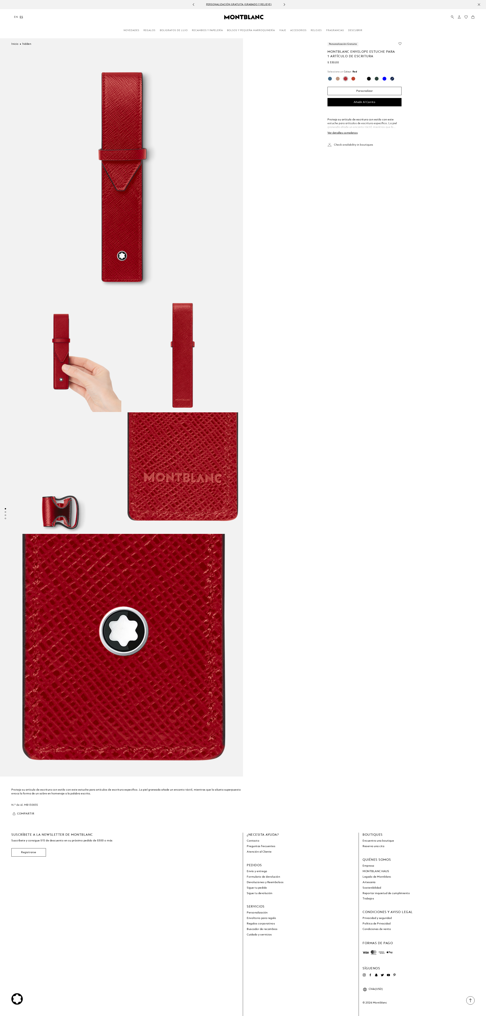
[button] (459, 17)
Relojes (316, 30)
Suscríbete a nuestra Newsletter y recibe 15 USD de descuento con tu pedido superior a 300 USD (239, 5)
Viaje (282, 30)
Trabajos (368, 898)
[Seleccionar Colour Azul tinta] (392, 78)
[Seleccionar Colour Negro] (368, 78)
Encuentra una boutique (378, 840)
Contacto (253, 840)
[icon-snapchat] (376, 975)
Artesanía (369, 882)
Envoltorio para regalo (261, 918)
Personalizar (364, 91)
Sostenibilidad (372, 888)
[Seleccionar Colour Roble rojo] (337, 78)
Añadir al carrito (365, 102)
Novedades (131, 30)
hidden (26, 44)
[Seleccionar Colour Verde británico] (376, 78)
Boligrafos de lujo (174, 30)
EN (16, 17)
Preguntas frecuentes (261, 846)
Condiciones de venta (377, 929)
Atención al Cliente (259, 851)
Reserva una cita (373, 846)
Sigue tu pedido (257, 888)
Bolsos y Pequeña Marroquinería (251, 30)
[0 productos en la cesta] (473, 18)
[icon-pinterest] (394, 975)
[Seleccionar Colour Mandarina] (353, 78)
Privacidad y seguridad (377, 918)
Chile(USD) (376, 989)
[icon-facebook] (370, 975)
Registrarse (28, 852)
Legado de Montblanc (377, 877)
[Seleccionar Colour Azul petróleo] (384, 78)
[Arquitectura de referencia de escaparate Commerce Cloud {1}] (244, 17)
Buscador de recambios (262, 929)
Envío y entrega (257, 871)
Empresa (368, 866)
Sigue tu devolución (259, 893)
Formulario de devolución (263, 877)
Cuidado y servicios (259, 934)
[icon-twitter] (382, 975)
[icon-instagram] (364, 975)
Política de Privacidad (377, 923)
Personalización (257, 912)
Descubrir (355, 30)
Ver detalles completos (342, 133)
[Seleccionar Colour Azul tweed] (329, 78)
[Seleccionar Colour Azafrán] (361, 78)
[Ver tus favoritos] (466, 18)
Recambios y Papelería (207, 30)
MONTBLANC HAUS (376, 871)
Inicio (14, 44)
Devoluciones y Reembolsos (265, 882)
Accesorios (298, 30)
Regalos (149, 30)
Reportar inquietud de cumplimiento (386, 893)
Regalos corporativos (261, 923)
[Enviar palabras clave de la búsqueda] (452, 17)
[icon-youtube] (388, 975)
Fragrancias (335, 30)
